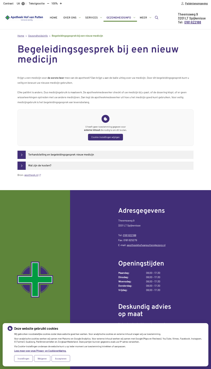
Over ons (69, 17)
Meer (143, 17)
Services (91, 17)
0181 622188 (129, 235)
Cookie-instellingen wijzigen (105, 137)
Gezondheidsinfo (118, 17)
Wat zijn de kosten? (39, 165)
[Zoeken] (156, 17)
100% (54, 3)
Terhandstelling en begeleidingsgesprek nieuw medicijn (61, 154)
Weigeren (42, 358)
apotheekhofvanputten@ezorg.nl (146, 245)
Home (53, 17)
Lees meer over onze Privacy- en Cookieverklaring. (40, 350)
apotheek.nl (31, 174)
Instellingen (23, 358)
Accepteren (61, 358)
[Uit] (24, 3)
